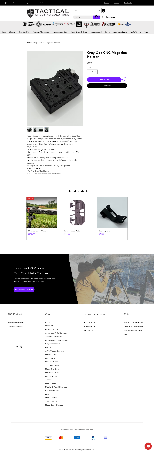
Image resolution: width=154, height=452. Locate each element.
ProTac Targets (52, 354)
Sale (47, 394)
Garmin (48, 347)
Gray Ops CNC (52, 329)
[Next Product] (131, 218)
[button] (101, 10)
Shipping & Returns (133, 322)
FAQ (126, 334)
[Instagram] (20, 346)
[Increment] (95, 72)
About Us (88, 330)
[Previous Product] (23, 218)
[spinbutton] (92, 72)
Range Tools (51, 376)
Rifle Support (51, 358)
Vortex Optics (52, 365)
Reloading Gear (52, 368)
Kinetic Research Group (56, 340)
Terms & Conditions (133, 326)
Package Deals (52, 372)
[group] (77, 218)
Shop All (49, 325)
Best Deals (50, 383)
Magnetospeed (52, 343)
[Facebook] (17, 346)
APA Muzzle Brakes (54, 350)
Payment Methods (133, 330)
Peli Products (51, 361)
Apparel (49, 379)
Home (29, 42)
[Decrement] (88, 72)
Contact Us (89, 322)
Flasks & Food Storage (56, 386)
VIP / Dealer (51, 397)
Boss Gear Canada (54, 405)
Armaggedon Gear (54, 336)
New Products (52, 390)
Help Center (90, 326)
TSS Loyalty (51, 401)
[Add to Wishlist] (124, 79)
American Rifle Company (56, 332)
